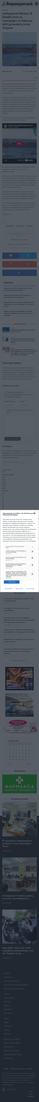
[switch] (31, 551)
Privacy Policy (30, 588)
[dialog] (19, 551)
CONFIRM (11, 582)
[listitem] (19, 547)
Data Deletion (9, 588)
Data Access (19, 588)
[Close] (35, 513)
